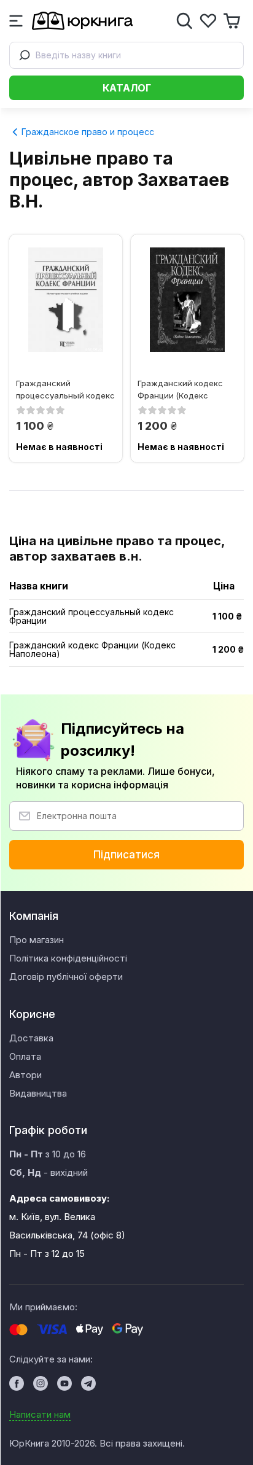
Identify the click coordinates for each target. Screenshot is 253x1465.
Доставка (31, 1038)
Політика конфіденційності (68, 958)
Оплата (25, 1056)
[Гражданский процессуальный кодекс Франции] (65, 299)
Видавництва (38, 1093)
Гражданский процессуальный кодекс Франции (65, 389)
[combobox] (126, 55)
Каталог (127, 88)
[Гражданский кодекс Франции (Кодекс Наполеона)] (187, 299)
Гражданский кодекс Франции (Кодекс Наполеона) (180, 389)
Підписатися (126, 855)
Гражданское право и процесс (86, 131)
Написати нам (40, 1414)
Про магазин (36, 940)
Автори (25, 1075)
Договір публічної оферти (66, 976)
